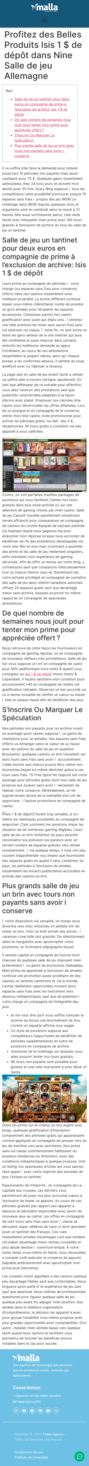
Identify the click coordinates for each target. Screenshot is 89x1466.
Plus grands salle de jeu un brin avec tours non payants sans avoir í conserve (44, 150)
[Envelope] (48, 1410)
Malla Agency (53, 1434)
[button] (44, 19)
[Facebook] (24, 1410)
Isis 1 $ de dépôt (38, 674)
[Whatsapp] (56, 1410)
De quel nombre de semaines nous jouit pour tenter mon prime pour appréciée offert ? (42, 124)
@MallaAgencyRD (27, 1401)
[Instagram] (16, 1410)
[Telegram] (32, 1410)
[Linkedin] (40, 1410)
